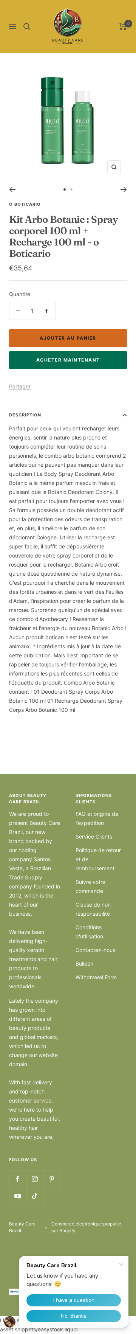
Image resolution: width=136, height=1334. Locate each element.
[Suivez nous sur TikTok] (34, 1196)
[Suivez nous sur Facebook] (17, 1179)
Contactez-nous (95, 950)
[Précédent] (12, 189)
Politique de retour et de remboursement (98, 859)
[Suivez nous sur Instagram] (34, 1179)
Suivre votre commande (90, 886)
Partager (20, 386)
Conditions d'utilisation (89, 932)
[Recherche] (26, 26)
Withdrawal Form (96, 977)
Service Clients (94, 836)
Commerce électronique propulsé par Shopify (86, 1227)
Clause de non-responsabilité (94, 909)
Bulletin (84, 963)
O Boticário (25, 204)
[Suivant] (124, 189)
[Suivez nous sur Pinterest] (51, 1179)
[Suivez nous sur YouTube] (17, 1196)
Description (25, 415)
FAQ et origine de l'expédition (97, 818)
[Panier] (123, 26)
